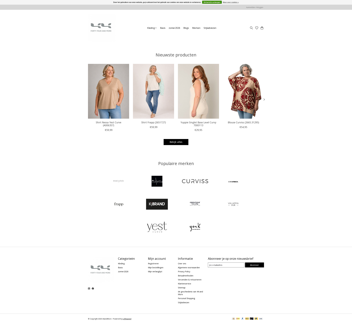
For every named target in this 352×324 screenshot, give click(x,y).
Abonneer (254, 265)
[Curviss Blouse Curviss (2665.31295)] (243, 91)
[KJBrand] (157, 204)
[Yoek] (195, 227)
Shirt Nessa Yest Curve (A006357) (108, 124)
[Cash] (233, 319)
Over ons (182, 263)
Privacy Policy (184, 271)
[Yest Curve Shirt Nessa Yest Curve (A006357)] (108, 91)
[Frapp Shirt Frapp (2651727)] (153, 91)
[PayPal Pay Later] (256, 319)
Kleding (121, 263)
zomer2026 (174, 28)
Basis (162, 28)
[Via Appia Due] (233, 204)
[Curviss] (195, 181)
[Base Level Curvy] (119, 181)
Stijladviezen (210, 28)
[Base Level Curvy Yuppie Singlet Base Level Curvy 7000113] (198, 91)
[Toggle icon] (251, 27)
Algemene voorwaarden (189, 267)
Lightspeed (127, 319)
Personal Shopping (186, 298)
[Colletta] (157, 181)
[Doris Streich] (233, 181)
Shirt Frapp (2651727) (153, 122)
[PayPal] (242, 319)
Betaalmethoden (185, 275)
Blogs (186, 28)
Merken (196, 28)
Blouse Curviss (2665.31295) (243, 122)
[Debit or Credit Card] (251, 319)
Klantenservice (184, 283)
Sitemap (181, 287)
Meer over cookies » (231, 2)
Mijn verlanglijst (155, 271)
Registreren (153, 263)
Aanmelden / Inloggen (254, 7)
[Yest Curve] (157, 227)
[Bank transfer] (261, 319)
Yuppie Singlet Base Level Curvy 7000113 (198, 124)
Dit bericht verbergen (212, 2)
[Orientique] (195, 204)
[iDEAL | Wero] (238, 319)
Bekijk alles (176, 142)
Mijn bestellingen (155, 267)
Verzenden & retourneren (189, 279)
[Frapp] (119, 204)
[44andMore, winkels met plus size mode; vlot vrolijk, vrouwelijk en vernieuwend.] (102, 28)
